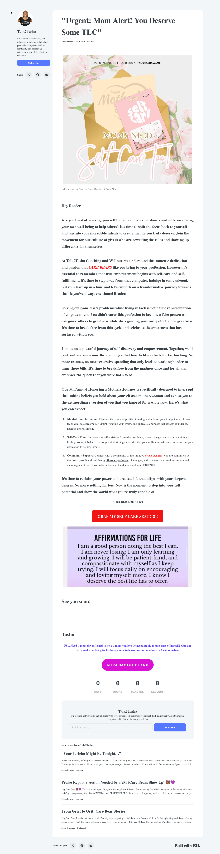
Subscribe (33, 63)
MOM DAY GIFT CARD (127, 665)
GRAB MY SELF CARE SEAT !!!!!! (128, 516)
